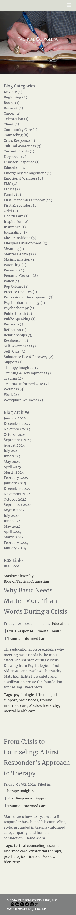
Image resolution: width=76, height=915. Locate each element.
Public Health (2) (18, 313)
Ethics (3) (12, 189)
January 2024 (15, 548)
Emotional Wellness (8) (23, 178)
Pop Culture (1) (16, 286)
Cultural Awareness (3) (23, 146)
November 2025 (17, 429)
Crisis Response (20, 631)
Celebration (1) (16, 119)
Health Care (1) (16, 216)
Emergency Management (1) (27, 173)
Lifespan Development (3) (25, 243)
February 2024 (16, 543)
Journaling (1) (15, 232)
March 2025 (14, 472)
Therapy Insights (19, 791)
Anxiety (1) (13, 92)
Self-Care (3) (14, 351)
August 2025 (14, 445)
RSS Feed (11, 566)
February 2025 (16, 477)
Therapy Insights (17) (22, 367)
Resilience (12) (16, 340)
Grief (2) (11, 211)
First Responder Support (27, 798)
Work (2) (11, 394)
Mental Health (50, 631)
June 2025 (12, 456)
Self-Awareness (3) (20, 346)
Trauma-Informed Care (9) (26, 384)
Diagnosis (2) (15, 157)
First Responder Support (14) (28, 200)
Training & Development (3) (27, 373)
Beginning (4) (15, 97)
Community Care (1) (20, 130)
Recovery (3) (14, 324)
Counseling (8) (16, 135)
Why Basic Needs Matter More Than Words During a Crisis (35, 601)
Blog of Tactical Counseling (26, 581)
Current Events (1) (19, 151)
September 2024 (17, 504)
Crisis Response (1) (19, 140)
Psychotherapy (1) (19, 308)
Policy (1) (11, 281)
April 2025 (12, 467)
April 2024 (12, 532)
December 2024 (17, 488)
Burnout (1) (13, 108)
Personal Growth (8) (21, 276)
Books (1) (11, 103)
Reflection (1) (15, 330)
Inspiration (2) (16, 221)
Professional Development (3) (29, 297)
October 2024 (15, 499)
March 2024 (14, 537)
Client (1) (11, 124)
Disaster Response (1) (22, 162)
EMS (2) (10, 184)
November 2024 (17, 494)
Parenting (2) (15, 265)
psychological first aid (32, 695)
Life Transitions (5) (20, 238)
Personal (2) (14, 270)
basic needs (28, 700)
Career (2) (12, 113)
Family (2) (12, 194)
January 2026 (15, 418)
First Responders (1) (20, 205)
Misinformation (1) (20, 259)
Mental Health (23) (20, 254)
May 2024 (12, 526)
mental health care (19, 711)
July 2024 (11, 515)
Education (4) (15, 167)
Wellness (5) (14, 389)
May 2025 (12, 461)
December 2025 (17, 423)
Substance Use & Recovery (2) (28, 357)
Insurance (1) (15, 227)
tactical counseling (29, 845)
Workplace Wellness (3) (23, 400)
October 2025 (15, 434)
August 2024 (14, 510)
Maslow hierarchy (44, 705)
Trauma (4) (13, 378)
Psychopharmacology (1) (24, 303)
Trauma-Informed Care (26, 638)
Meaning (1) (14, 248)
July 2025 (11, 450)
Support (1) (13, 362)
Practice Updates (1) (20, 292)
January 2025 (15, 483)
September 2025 (17, 440)
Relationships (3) (18, 335)
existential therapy (45, 851)
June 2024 (12, 521)
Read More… (34, 687)
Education (60, 623)
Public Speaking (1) (20, 319)
